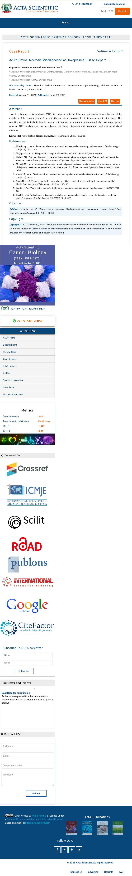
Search (122, 11)
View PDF (102, 101)
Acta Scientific (39, 815)
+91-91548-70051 (29, 321)
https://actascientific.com (37, 822)
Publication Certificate (14, 704)
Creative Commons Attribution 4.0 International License (35, 819)
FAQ (121, 872)
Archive (6, 373)
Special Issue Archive (13, 380)
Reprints (115, 101)
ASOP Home (9, 338)
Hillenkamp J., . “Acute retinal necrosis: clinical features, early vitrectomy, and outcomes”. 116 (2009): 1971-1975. (67, 148)
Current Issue (9, 359)
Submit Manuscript (114, 3)
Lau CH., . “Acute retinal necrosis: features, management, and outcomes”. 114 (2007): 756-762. (67, 190)
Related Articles (86, 101)
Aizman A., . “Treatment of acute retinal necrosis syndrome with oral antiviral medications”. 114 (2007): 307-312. (67, 176)
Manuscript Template (13, 394)
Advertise (93, 872)
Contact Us (76, 872)
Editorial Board (10, 345)
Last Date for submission (16, 716)
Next (51, 277)
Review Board (9, 352)
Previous (4, 277)
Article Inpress (10, 366)
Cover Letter (8, 387)
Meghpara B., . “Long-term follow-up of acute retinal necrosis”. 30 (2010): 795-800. (59, 153)
